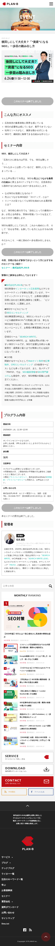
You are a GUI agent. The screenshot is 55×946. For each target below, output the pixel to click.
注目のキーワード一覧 (12, 879)
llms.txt (5, 923)
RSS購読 (12, 792)
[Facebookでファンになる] (24, 930)
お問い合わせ (8, 912)
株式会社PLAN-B (14, 285)
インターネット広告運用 (27, 288)
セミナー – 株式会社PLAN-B (15, 267)
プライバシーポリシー (18, 477)
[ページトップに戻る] (27, 806)
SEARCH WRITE (28, 337)
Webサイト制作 (35, 361)
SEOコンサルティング (17, 312)
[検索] (51, 586)
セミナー (6, 896)
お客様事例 (7, 890)
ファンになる (39, 792)
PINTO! (13, 565)
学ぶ (4, 885)
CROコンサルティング (22, 364)
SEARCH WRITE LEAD (38, 559)
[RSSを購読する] (30, 930)
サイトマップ (8, 918)
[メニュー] (51, 4)
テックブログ (8, 868)
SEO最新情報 (28, 372)
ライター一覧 (8, 874)
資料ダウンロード (10, 907)
